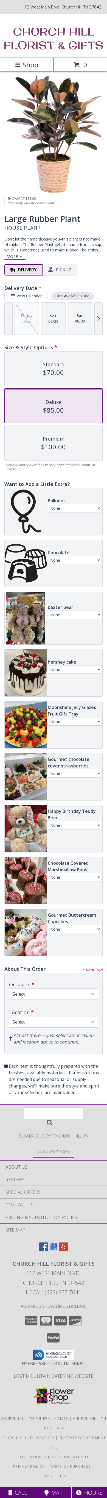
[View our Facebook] (43, 1249)
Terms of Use (53, 1475)
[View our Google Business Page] (53, 1249)
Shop (30, 64)
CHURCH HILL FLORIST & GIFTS (53, 38)
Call (19, 1492)
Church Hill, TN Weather (27, 1437)
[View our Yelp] (63, 1249)
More (12, 256)
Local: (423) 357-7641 (53, 1292)
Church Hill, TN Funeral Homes (34, 1418)
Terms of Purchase (70, 1466)
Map (56, 1492)
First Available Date (72, 295)
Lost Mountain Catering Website (54, 1376)
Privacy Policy (28, 1466)
